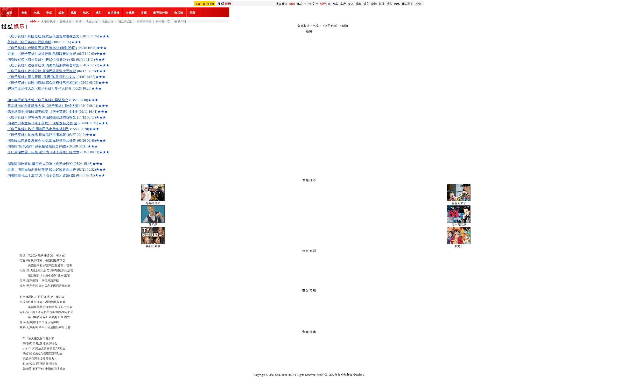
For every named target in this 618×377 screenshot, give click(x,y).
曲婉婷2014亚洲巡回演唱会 (39, 363)
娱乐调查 (65, 21)
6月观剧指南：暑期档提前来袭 (45, 260)
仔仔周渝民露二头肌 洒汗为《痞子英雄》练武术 (43, 152)
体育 (300, 4)
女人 (351, 4)
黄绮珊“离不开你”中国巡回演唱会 (43, 368)
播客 (366, 4)
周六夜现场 (459, 224)
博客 (389, 4)
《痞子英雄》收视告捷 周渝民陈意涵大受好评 (41, 71)
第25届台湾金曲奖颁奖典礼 (39, 358)
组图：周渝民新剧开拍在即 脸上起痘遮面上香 (41, 169)
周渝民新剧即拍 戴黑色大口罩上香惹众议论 (40, 164)
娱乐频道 (303, 26)
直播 (144, 12)
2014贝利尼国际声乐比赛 (54, 285)
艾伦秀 (153, 224)
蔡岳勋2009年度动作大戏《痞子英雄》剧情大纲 (42, 106)
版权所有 (334, 375)
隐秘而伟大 (153, 203)
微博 (374, 4)
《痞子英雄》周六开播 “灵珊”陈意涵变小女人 (41, 77)
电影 (24, 12)
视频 (358, 4)
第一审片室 (162, 21)
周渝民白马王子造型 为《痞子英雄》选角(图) (41, 175)
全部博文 (359, 375)
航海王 (459, 246)
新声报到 (32, 280)
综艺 (86, 12)
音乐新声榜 (143, 21)
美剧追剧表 (153, 246)
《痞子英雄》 (330, 26)
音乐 (49, 12)
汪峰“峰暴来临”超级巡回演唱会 (42, 353)
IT (329, 4)
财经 (323, 4)
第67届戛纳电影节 (61, 270)
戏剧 (61, 12)
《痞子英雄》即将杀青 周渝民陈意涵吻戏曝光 (41, 117)
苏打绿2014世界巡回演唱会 (39, 343)
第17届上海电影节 (37, 270)
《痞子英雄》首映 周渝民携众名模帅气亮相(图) (42, 82)
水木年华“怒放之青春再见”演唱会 (43, 348)
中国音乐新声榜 (49, 280)
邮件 (382, 4)
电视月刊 (180, 21)
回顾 (192, 12)
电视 (37, 12)
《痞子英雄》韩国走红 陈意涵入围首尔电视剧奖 (43, 36)
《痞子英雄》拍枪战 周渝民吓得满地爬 (36, 135)
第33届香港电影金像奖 (42, 275)
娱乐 (311, 4)
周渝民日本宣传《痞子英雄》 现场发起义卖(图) (42, 123)
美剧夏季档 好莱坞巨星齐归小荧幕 (50, 265)
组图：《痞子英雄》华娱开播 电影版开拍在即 (41, 54)
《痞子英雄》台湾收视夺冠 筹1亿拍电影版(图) (42, 48)
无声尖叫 (32, 285)
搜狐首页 (281, 4)
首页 (9, 12)
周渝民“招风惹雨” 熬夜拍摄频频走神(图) (37, 146)
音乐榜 (178, 12)
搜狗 (418, 4)
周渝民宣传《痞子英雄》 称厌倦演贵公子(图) (41, 59)
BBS (397, 4)
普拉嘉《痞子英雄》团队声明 (29, 42)
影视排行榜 (160, 12)
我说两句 (407, 4)
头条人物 (92, 21)
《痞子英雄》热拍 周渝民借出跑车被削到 (38, 129)
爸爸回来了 (459, 203)
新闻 (292, 4)
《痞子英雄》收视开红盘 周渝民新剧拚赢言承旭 (43, 65)
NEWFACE (125, 21)
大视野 (130, 12)
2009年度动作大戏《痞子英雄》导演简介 (37, 100)
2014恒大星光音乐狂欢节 (38, 338)
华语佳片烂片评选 (37, 255)
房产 (343, 4)
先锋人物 (107, 21)
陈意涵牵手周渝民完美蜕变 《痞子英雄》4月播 (42, 111)
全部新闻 (346, 375)
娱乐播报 (113, 12)
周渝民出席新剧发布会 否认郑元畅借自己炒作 (41, 140)
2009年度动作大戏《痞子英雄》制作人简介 (39, 88)
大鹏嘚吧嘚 (48, 21)
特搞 (79, 21)
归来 (60, 275)
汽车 (335, 4)
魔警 (67, 275)
